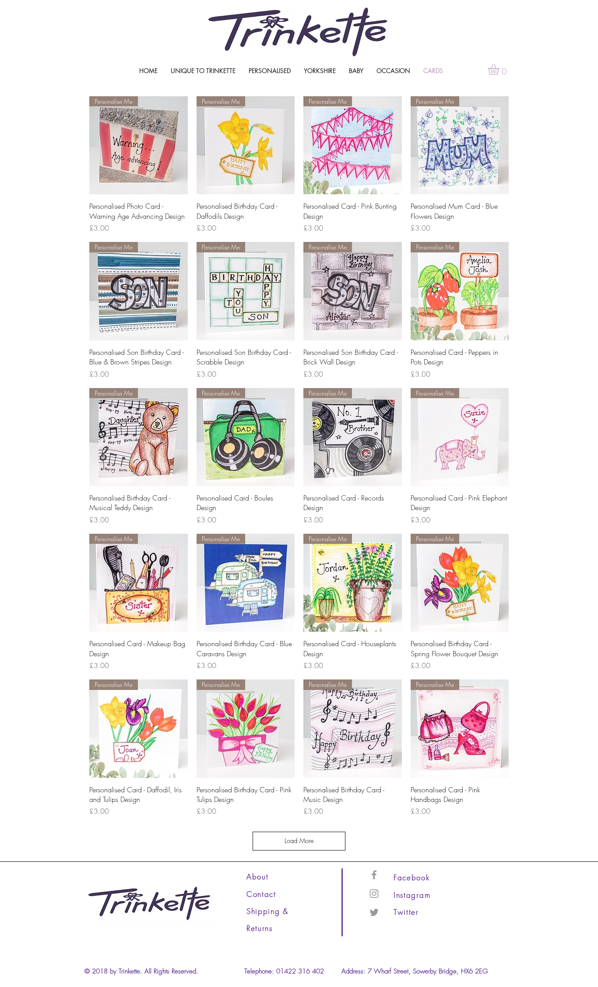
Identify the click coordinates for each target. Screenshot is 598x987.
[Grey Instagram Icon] (374, 894)
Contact (261, 894)
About (257, 877)
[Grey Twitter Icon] (374, 912)
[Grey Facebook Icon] (374, 875)
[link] (500, 69)
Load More (299, 840)
